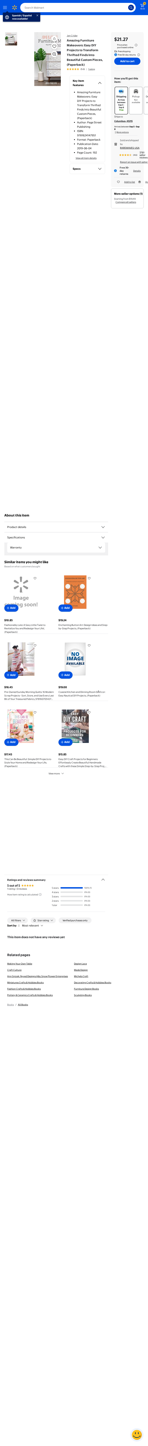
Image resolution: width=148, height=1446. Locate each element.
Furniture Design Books (86, 988)
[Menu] (6, 7)
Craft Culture (14, 969)
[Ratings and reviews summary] (103, 878)
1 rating (91, 69)
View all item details (86, 158)
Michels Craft (81, 976)
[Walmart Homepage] (14, 7)
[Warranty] (100, 547)
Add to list (129, 181)
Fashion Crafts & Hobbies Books (24, 988)
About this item (16, 515)
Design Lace (80, 963)
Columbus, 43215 (123, 121)
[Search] (131, 7)
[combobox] (78, 7)
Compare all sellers (126, 202)
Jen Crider (72, 35)
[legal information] (136, 45)
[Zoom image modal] (54, 54)
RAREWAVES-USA (130, 147)
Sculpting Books (83, 995)
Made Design (81, 969)
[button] (46, 59)
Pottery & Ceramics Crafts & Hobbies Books (30, 995)
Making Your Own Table (19, 963)
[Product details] (103, 527)
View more (54, 773)
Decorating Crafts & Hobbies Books (92, 982)
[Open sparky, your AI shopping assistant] (136, 1434)
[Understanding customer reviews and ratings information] (40, 894)
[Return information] (138, 54)
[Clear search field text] (126, 7)
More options (122, 132)
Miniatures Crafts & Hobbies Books (25, 982)
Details (137, 170)
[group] (81, 69)
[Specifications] (103, 537)
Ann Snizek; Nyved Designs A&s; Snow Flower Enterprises (37, 976)
